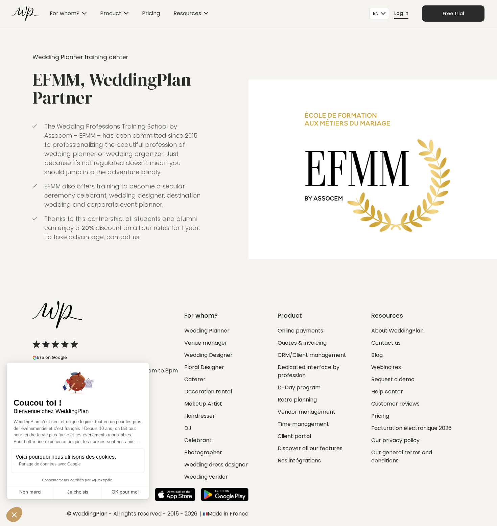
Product (110, 13)
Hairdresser (199, 416)
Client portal (294, 436)
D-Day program (299, 387)
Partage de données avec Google (50, 464)
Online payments (300, 331)
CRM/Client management (312, 355)
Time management (303, 424)
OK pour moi (125, 492)
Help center (387, 391)
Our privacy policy (395, 440)
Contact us (386, 343)
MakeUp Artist (203, 404)
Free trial (453, 13)
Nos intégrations (299, 460)
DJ (187, 428)
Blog (377, 355)
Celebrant (198, 440)
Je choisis (77, 492)
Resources (187, 13)
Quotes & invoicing (302, 343)
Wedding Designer (208, 355)
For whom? (64, 13)
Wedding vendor (206, 477)
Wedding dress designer (216, 464)
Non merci (30, 492)
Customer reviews (395, 404)
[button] (14, 514)
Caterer (195, 379)
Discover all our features (310, 448)
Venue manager (205, 343)
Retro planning (297, 400)
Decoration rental (208, 391)
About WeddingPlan (397, 331)
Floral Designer (204, 367)
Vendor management (306, 412)
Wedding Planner (207, 331)
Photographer (203, 452)
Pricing (151, 13)
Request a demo (393, 379)
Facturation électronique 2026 (411, 428)
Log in (401, 13)
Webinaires (386, 367)
